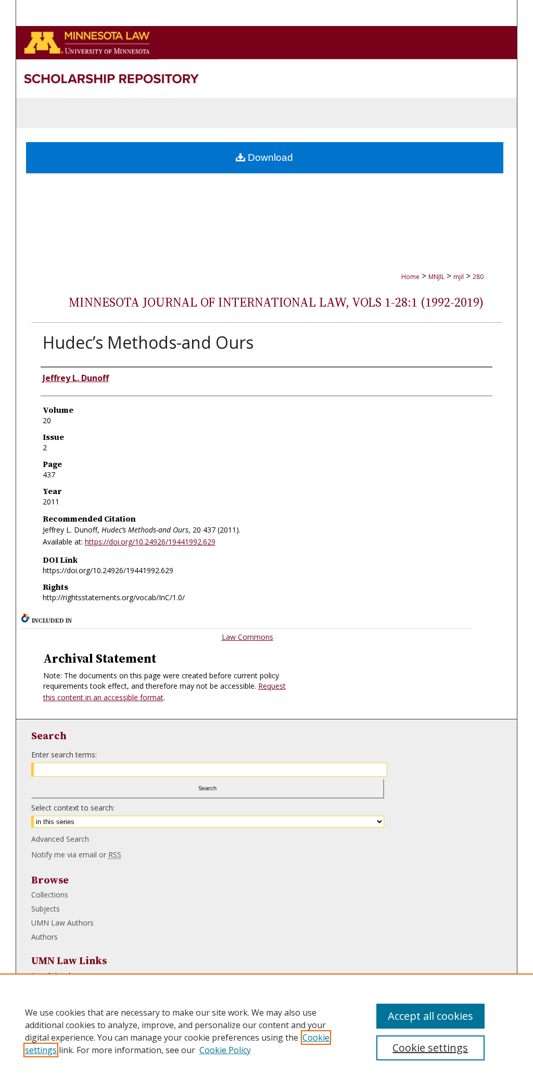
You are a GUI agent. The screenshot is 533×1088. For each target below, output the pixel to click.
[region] (266, 1030)
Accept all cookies (430, 1016)
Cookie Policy (225, 1050)
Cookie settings (430, 1048)
